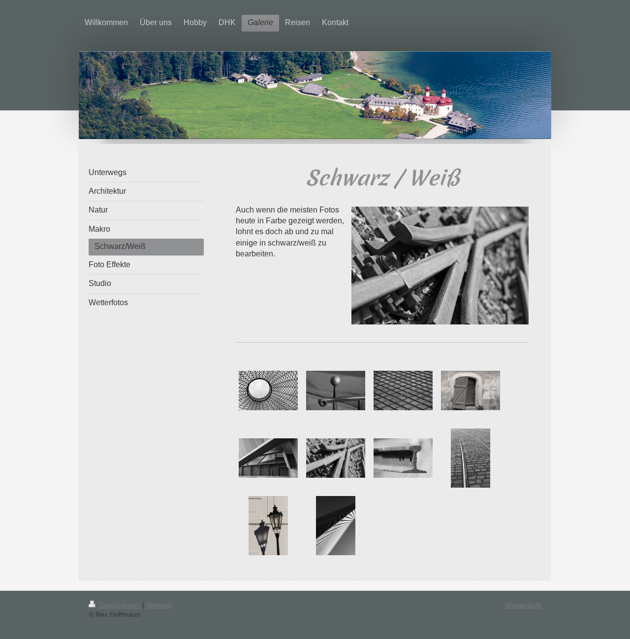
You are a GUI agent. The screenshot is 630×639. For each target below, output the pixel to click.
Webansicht (523, 605)
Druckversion (119, 605)
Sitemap (159, 605)
